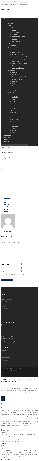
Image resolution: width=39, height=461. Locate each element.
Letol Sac (14, 115)
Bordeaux (14, 124)
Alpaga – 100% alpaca (17, 52)
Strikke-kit (14, 66)
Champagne (15, 119)
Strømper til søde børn (14, 48)
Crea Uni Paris (15, 112)
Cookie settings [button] (19, 393)
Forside (6, 19)
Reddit (6, 202)
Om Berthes (7, 135)
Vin (9, 117)
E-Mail (6, 211)
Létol (13, 106)
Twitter (6, 200)
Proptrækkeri (11, 92)
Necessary (6, 430)
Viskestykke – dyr (16, 74)
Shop (5, 21)
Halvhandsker (15, 32)
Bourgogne (15, 126)
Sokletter (14, 39)
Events (6, 139)
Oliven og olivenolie (13, 90)
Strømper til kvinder (17, 28)
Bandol (14, 121)
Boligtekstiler (11, 70)
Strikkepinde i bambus (18, 68)
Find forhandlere (5, 357)
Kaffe (9, 88)
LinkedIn (6, 209)
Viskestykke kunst (17, 79)
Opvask (14, 99)
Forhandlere (7, 137)
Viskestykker (15, 72)
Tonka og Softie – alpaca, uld (19, 57)
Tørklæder (11, 104)
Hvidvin (14, 128)
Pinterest (6, 204)
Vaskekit (14, 101)
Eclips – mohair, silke (17, 61)
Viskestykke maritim (17, 81)
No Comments (8, 162)
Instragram (4, 350)
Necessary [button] (4, 428)
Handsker (14, 34)
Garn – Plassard (12, 50)
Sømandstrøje (12, 45)
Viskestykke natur (16, 83)
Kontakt (6, 141)
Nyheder (10, 23)
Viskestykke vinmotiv (17, 86)
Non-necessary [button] (5, 443)
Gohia (13, 108)
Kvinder (10, 25)
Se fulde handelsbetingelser (8, 342)
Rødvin (13, 132)
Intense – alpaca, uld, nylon (19, 59)
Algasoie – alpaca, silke (18, 54)
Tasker (10, 110)
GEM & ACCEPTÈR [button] (5, 459)
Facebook (7, 198)
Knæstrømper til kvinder (18, 36)
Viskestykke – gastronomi (19, 77)
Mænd (10, 43)
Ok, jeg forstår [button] (29, 393)
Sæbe (9, 95)
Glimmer (14, 30)
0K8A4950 (7, 152)
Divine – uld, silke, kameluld (19, 63)
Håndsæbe (15, 97)
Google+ (6, 207)
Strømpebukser (16, 41)
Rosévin (14, 130)
